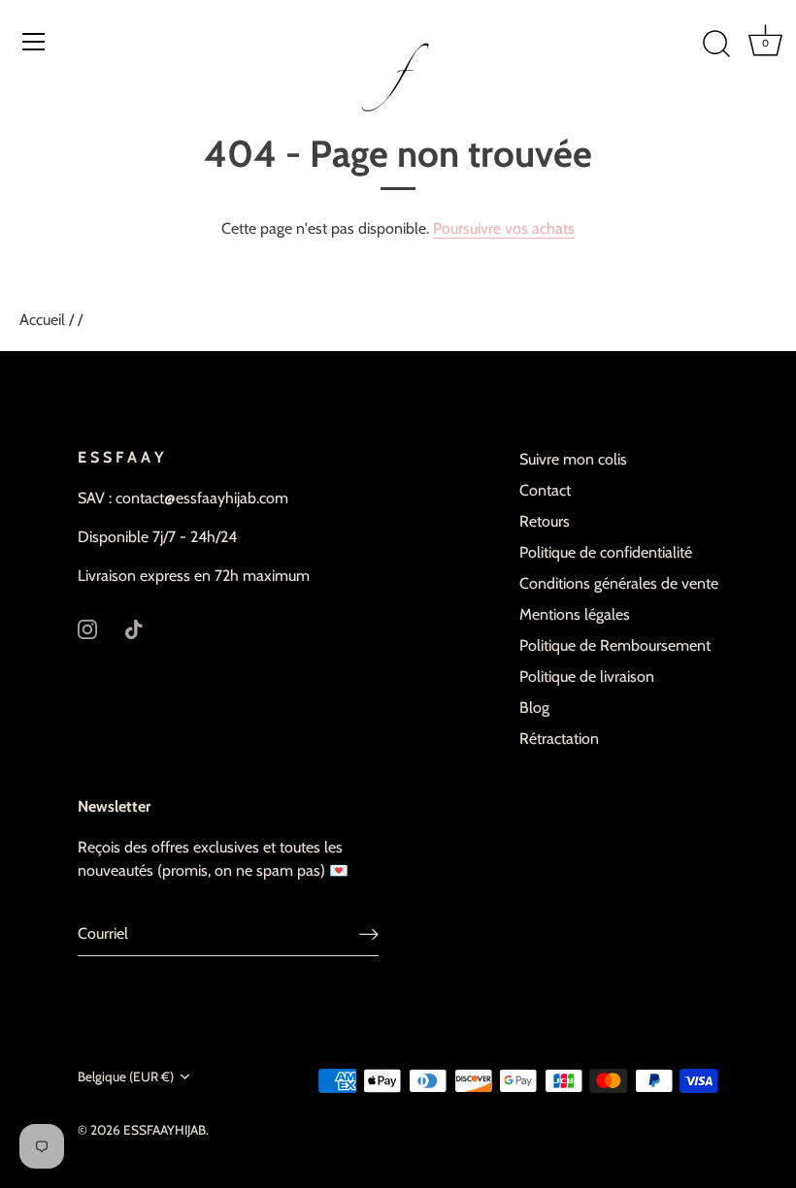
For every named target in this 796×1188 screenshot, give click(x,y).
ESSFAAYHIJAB (164, 1130)
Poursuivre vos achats (504, 228)
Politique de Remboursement (615, 645)
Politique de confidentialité (605, 552)
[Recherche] (716, 44)
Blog (534, 707)
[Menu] (34, 41)
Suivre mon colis (573, 459)
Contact (545, 490)
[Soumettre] (369, 934)
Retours (544, 521)
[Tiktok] (134, 628)
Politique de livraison (586, 676)
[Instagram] (87, 628)
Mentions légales (574, 614)
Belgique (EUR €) (126, 1076)
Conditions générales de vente (618, 583)
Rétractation (559, 738)
